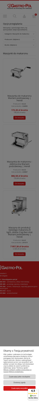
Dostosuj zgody (19, 382)
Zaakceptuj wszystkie (19, 388)
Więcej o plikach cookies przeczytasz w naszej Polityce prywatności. (17, 371)
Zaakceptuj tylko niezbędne (19, 377)
